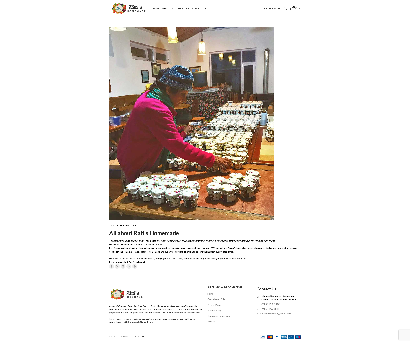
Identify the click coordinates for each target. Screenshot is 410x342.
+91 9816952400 (270, 303)
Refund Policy (214, 310)
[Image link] (127, 293)
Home (210, 293)
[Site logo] (129, 8)
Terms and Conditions (218, 315)
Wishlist (211, 321)
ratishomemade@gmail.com (138, 322)
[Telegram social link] (134, 266)
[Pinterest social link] (123, 266)
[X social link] (117, 266)
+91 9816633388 (270, 308)
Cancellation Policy (217, 299)
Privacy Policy (214, 304)
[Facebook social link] (111, 266)
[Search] (285, 8)
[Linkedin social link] (128, 266)
